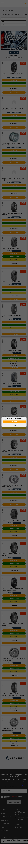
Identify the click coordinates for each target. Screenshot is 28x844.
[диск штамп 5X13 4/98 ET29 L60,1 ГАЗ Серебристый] (14, 102)
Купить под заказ (14, 92)
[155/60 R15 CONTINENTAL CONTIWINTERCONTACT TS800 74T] (14, 687)
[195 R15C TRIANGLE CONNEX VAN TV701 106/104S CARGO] (14, 582)
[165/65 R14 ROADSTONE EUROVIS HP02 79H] (14, 207)
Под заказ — (14, 90)
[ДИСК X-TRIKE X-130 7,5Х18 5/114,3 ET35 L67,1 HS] (14, 479)
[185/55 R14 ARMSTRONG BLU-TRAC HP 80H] (14, 547)
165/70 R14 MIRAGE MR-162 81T (11, 248)
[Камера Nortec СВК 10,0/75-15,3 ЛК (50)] (14, 172)
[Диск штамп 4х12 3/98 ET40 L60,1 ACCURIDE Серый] (14, 722)
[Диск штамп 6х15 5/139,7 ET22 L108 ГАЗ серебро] (14, 137)
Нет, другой (14, 425)
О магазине (5, 823)
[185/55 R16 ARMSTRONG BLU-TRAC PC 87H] (14, 617)
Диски (3, 813)
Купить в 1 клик (14, 80)
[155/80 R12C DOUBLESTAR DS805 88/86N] (14, 67)
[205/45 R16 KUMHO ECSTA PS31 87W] (14, 411)
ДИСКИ (4, 21)
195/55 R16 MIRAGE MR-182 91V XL (12, 383)
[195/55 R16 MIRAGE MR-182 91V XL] (14, 377)
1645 (20, 758)
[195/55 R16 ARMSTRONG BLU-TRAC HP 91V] (14, 444)
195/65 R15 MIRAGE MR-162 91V (11, 281)
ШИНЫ (4, 24)
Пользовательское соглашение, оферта (21, 819)
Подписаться (14, 802)
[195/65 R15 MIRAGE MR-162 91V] (14, 275)
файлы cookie (15, 839)
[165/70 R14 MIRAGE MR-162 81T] (14, 242)
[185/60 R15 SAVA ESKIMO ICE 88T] (14, 344)
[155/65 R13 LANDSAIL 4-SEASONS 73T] (14, 514)
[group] (14, 40)
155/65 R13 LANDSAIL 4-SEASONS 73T (13, 520)
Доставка (4, 820)
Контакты (4, 831)
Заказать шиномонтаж (14, 83)
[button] (10, 48)
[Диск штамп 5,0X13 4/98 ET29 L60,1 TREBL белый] (14, 652)
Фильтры (14, 52)
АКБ (3, 18)
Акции (3, 827)
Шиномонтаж (6, 816)
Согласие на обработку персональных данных (20, 812)
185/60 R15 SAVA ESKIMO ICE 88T (12, 350)
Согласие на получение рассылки (19, 826)
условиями (14, 796)
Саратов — (14, 88)
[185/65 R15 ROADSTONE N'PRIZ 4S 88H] (14, 309)
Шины (3, 809)
